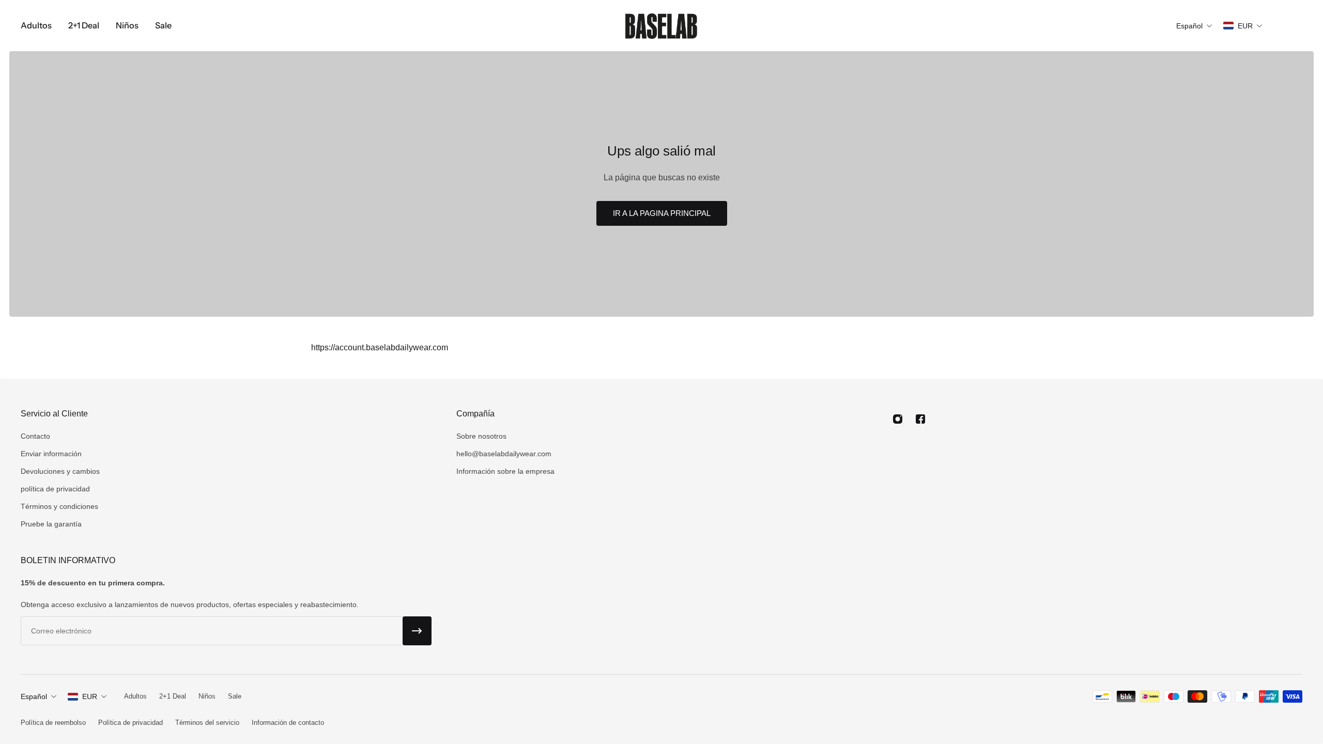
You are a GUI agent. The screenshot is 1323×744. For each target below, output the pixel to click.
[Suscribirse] (417, 630)
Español (34, 696)
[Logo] (661, 25)
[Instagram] (897, 419)
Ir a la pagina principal (662, 213)
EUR (89, 696)
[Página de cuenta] (1290, 26)
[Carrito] (1302, 26)
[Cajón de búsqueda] (1277, 26)
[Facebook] (920, 419)
